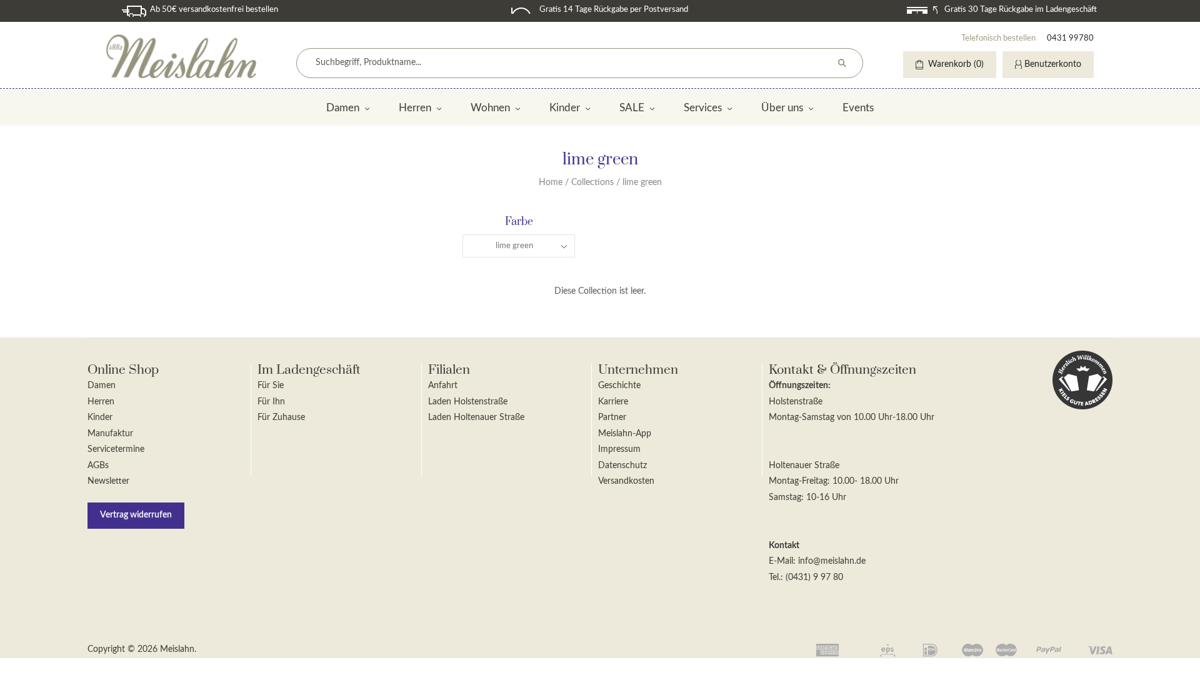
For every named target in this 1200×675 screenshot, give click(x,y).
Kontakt (784, 545)
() (956, 64)
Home (550, 182)
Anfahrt (443, 385)
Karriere (613, 402)
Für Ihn (271, 402)
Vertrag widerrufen (136, 515)
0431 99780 (1070, 38)
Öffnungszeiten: (800, 385)
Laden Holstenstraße (468, 402)
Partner (612, 417)
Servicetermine (116, 449)
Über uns (782, 107)
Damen (342, 107)
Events (858, 107)
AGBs (98, 465)
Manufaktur (110, 433)
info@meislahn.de (832, 561)
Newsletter (108, 481)
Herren (415, 107)
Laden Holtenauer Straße (476, 417)
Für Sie (271, 385)
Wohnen (490, 107)
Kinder (564, 107)
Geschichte (619, 385)
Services (703, 107)
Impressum (619, 449)
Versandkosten (626, 481)
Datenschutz (622, 465)
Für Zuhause (281, 417)
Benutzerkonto (1052, 64)
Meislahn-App (624, 433)
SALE (631, 107)
